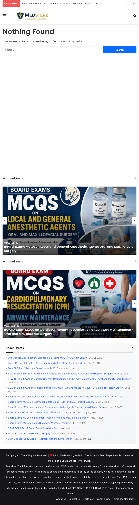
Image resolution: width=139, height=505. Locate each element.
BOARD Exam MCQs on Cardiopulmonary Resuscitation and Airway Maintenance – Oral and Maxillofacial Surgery (69, 379)
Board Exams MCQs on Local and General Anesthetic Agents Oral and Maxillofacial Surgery (57, 407)
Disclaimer (88, 499)
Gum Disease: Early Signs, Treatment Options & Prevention (40, 438)
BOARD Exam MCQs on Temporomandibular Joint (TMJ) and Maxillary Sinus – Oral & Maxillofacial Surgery (65, 387)
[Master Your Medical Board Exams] (34, 15)
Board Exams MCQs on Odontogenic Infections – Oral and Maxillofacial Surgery (51, 401)
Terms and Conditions (124, 499)
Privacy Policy (103, 499)
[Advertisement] (28, 119)
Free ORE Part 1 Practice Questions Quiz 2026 (33, 368)
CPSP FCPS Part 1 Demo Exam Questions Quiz (33, 428)
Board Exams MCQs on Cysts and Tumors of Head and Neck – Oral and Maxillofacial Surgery (58, 396)
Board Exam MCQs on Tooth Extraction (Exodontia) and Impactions (44, 412)
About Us (61, 499)
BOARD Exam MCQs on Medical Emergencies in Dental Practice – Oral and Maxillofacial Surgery (60, 373)
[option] (69, 221)
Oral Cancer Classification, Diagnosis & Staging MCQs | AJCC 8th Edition (47, 357)
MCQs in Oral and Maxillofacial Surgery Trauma (33, 433)
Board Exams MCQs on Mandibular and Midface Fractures (39, 423)
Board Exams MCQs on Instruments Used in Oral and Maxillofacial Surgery (48, 417)
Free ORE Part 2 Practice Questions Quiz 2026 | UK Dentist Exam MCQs (60, 3)
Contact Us (75, 499)
